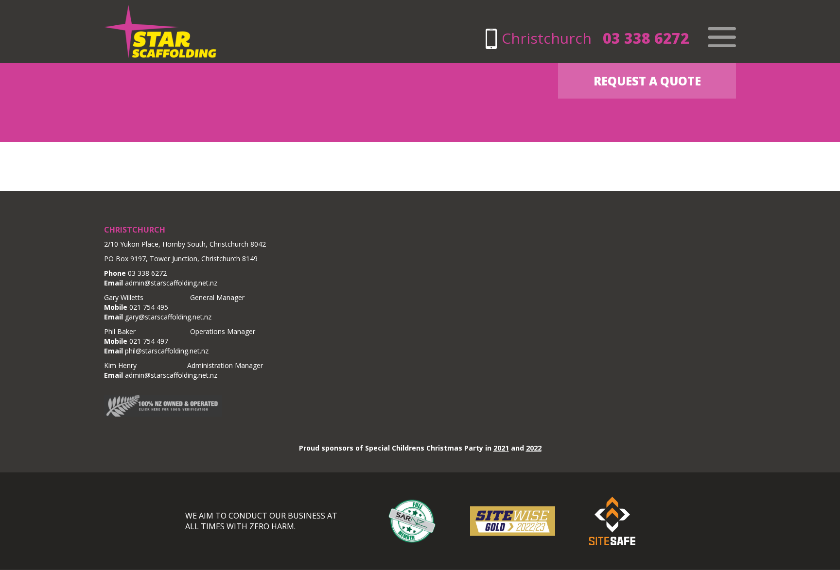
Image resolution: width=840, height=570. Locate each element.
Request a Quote (647, 81)
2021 (501, 448)
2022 (534, 448)
